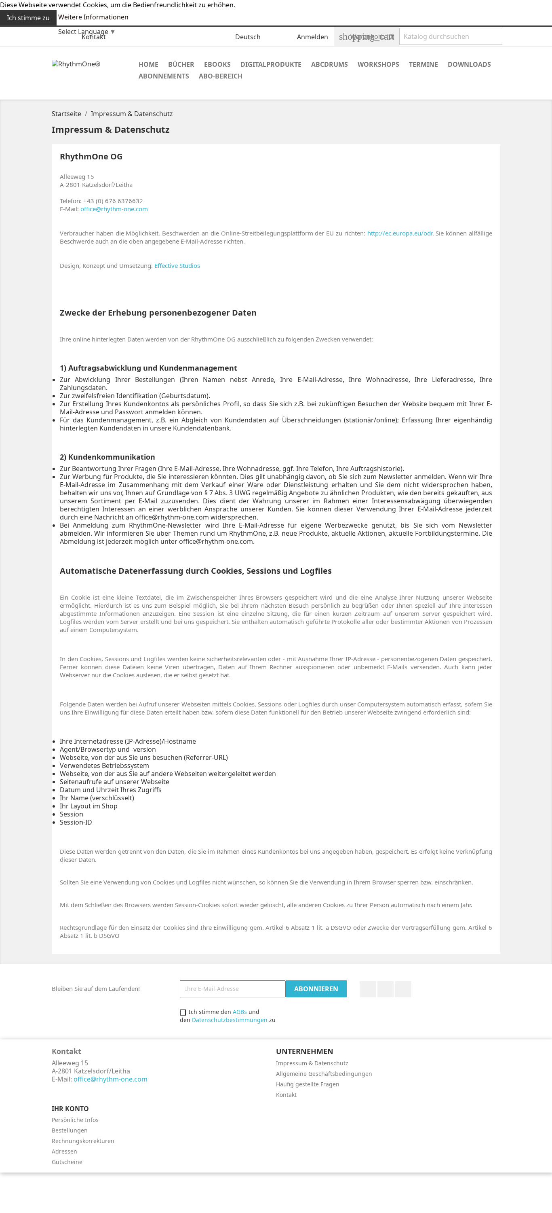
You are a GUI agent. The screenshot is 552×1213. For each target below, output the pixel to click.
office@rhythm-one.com (114, 209)
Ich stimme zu (28, 17)
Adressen (64, 1151)
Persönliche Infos (75, 1120)
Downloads (469, 64)
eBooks (217, 64)
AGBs (240, 1012)
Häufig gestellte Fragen (307, 1084)
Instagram (403, 989)
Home (148, 64)
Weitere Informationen (93, 17)
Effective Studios (177, 265)
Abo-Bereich (220, 76)
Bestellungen (70, 1130)
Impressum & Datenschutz (312, 1063)
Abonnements (164, 76)
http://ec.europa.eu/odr (399, 233)
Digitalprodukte (270, 64)
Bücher (181, 64)
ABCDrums (329, 64)
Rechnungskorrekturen (83, 1141)
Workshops (378, 64)
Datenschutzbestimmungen (230, 1020)
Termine (423, 64)
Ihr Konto (70, 1108)
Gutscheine (67, 1162)
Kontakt (94, 36)
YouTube (385, 989)
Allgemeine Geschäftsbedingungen (324, 1073)
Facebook (368, 989)
